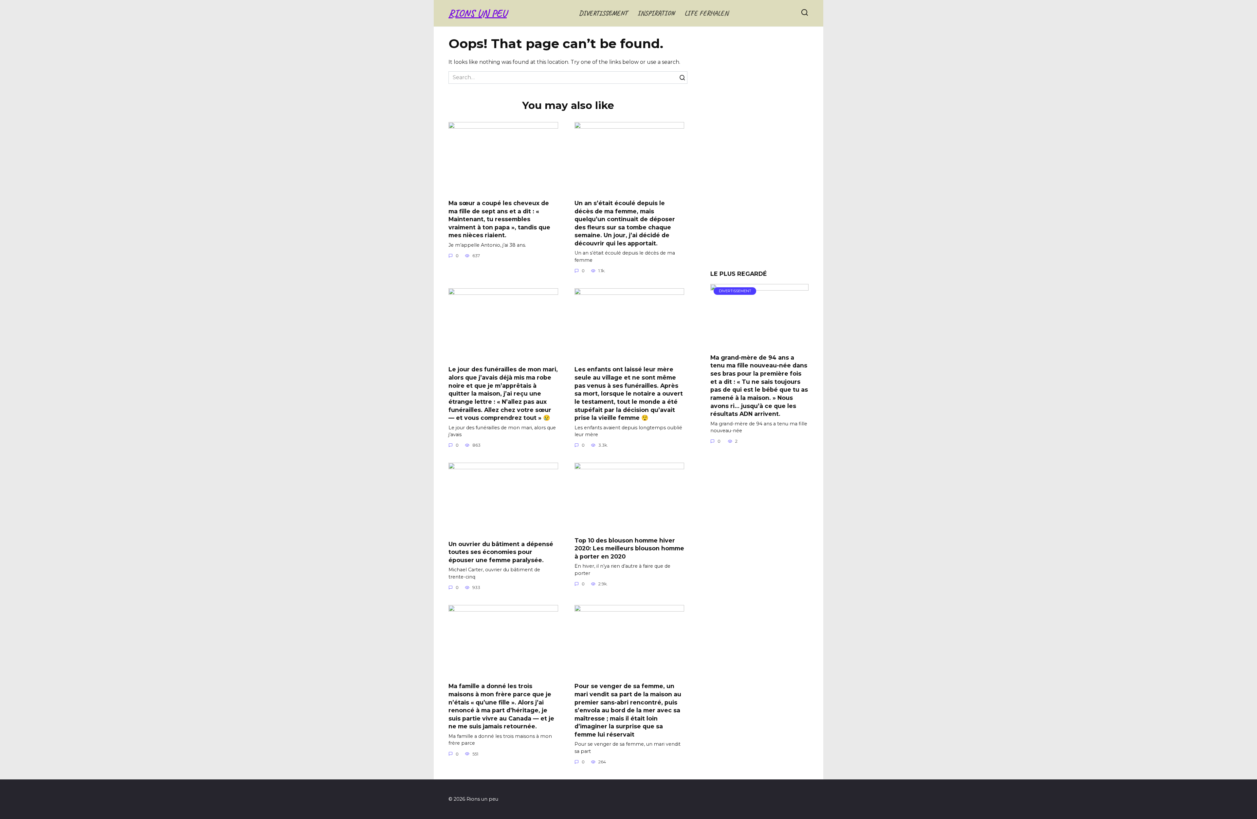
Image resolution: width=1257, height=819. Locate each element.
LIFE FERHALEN (706, 13)
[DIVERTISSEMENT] (759, 344)
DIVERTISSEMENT (603, 13)
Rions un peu (477, 13)
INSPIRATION (656, 13)
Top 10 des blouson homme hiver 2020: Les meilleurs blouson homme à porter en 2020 (629, 548)
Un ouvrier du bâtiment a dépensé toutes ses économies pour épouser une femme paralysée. (500, 551)
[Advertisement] (759, 150)
